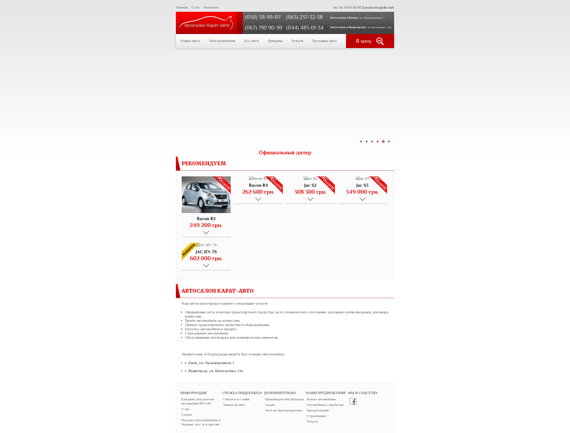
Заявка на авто (234, 405)
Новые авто (190, 41)
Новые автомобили (321, 399)
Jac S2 (310, 185)
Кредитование (318, 410)
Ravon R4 (258, 185)
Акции (270, 405)
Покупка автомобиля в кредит (210, 329)
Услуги (297, 41)
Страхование (316, 416)
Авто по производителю (283, 410)
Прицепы (275, 41)
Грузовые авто (324, 41)
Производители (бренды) (284, 399)
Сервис (187, 414)
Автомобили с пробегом (325, 405)
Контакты (211, 7)
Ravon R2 (206, 218)
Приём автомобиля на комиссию (212, 320)
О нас (195, 7)
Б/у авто (251, 41)
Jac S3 (362, 185)
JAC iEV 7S (206, 251)
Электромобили (222, 41)
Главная (181, 7)
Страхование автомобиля (206, 333)
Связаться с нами (236, 399)
